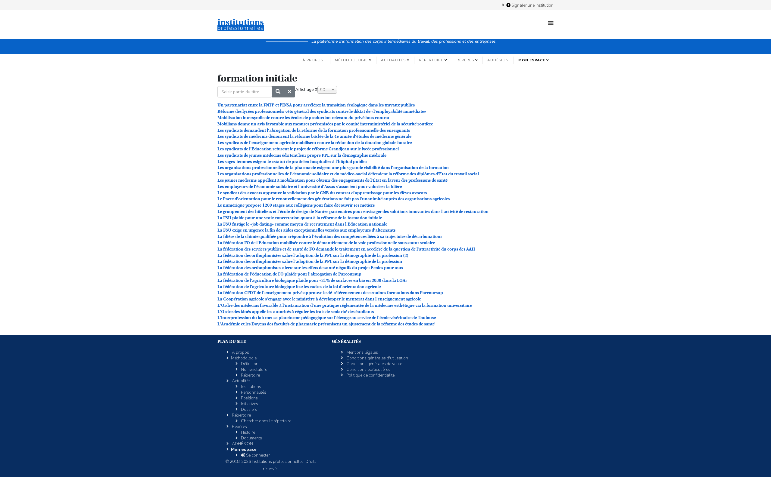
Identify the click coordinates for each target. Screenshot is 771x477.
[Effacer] (289, 91)
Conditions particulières (367, 369)
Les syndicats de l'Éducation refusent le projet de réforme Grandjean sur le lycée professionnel (308, 149)
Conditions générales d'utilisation (376, 358)
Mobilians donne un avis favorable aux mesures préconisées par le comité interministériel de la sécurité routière (325, 124)
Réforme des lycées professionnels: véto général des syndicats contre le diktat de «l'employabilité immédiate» (321, 111)
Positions (249, 398)
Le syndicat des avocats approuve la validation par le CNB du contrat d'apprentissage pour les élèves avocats (322, 192)
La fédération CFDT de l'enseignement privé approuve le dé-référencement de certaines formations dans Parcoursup (330, 292)
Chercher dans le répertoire (265, 421)
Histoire (247, 432)
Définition (249, 364)
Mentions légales (361, 352)
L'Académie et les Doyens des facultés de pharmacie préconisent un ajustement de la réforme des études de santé (326, 324)
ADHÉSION (498, 60)
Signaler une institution (532, 5)
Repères (465, 60)
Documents (251, 438)
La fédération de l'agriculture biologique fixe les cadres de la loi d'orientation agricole (299, 286)
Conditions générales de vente (373, 364)
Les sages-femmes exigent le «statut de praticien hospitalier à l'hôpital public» (292, 161)
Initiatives (249, 404)
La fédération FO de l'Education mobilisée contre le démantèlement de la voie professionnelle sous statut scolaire (326, 242)
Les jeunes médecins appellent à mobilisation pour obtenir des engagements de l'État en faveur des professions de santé (332, 180)
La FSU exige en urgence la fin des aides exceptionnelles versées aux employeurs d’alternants (306, 230)
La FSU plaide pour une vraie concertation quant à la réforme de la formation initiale (299, 217)
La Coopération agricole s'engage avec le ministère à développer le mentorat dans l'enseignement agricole (319, 299)
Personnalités (253, 392)
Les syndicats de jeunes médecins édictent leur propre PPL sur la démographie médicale (301, 155)
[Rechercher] (278, 91)
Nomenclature (253, 369)
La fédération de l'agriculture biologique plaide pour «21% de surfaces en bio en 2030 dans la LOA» (312, 280)
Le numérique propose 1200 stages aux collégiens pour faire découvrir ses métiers (296, 205)
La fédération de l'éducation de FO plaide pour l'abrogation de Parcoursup (289, 274)
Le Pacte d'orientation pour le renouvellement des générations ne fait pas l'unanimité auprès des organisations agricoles (333, 198)
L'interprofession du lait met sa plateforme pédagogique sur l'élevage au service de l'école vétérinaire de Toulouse (326, 317)
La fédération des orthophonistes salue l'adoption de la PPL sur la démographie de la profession (309, 261)
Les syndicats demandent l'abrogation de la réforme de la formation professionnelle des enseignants (313, 130)
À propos (312, 60)
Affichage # (306, 89)
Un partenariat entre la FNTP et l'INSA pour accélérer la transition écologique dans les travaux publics (316, 105)
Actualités (393, 60)
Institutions (250, 386)
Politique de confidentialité (370, 375)
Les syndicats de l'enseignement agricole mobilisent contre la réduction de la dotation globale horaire (314, 142)
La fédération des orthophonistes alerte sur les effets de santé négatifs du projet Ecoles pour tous (310, 267)
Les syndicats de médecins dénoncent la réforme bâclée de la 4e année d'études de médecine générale (314, 136)
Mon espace (531, 60)
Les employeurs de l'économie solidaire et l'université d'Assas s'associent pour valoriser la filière (309, 186)
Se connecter (257, 455)
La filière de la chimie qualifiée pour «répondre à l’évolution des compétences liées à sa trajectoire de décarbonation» (329, 236)
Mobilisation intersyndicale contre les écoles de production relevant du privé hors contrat (303, 117)
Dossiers (248, 409)
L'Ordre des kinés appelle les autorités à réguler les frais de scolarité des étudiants (295, 311)
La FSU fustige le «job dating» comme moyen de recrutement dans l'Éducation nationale (302, 224)
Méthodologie (351, 60)
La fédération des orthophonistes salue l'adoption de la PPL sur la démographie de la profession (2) (312, 255)
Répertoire (431, 60)
